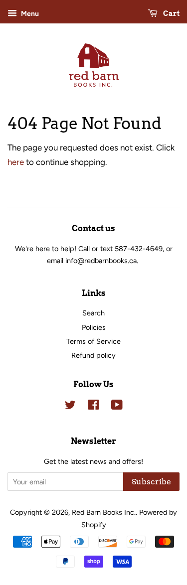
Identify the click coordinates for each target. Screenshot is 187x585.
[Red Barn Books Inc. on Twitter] (70, 406)
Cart (171, 13)
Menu (29, 13)
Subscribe (151, 481)
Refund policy (93, 355)
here (15, 162)
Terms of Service (93, 341)
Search (93, 312)
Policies (94, 327)
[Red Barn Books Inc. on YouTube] (117, 406)
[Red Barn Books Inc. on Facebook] (93, 406)
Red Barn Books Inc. (104, 512)
